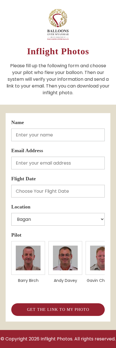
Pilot (16, 235)
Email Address (27, 150)
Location (20, 207)
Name (17, 122)
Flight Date (23, 178)
